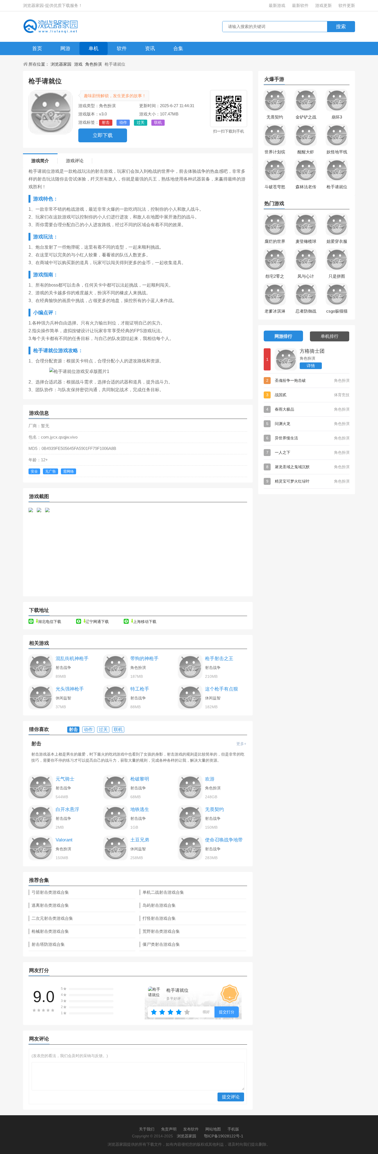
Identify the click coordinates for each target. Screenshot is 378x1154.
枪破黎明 (139, 779)
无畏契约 (214, 809)
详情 (311, 365)
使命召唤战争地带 (224, 840)
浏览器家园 (61, 64)
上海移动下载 (144, 621)
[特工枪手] (115, 697)
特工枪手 (139, 689)
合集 (178, 48)
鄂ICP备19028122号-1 (223, 1136)
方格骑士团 (312, 351)
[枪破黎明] (115, 787)
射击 (36, 743)
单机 (94, 48)
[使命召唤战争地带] (190, 848)
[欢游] (190, 787)
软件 (122, 48)
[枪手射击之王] (190, 667)
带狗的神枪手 (144, 658)
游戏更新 (323, 5)
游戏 (78, 64)
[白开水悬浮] (41, 817)
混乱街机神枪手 (72, 658)
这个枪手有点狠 (221, 689)
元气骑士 (65, 779)
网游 (65, 48)
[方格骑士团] (286, 359)
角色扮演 (93, 64)
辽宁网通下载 (97, 621)
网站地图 (213, 1129)
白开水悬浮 (67, 809)
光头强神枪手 (70, 689)
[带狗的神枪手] (115, 667)
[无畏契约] (190, 817)
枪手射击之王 (219, 658)
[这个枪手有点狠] (190, 697)
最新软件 (300, 5)
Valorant (64, 840)
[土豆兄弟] (115, 848)
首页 (37, 48)
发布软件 (191, 1129)
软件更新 (346, 5)
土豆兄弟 (139, 840)
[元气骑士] (41, 787)
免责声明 (169, 1129)
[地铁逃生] (115, 817)
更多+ (241, 743)
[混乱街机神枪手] (41, 667)
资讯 (150, 48)
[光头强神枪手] (41, 697)
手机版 (233, 1129)
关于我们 (146, 1129)
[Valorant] (41, 848)
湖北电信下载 (49, 621)
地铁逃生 (139, 809)
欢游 (209, 779)
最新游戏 (277, 5)
